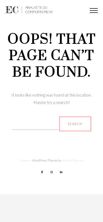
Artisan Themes (72, 160)
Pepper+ (25, 160)
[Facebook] (42, 172)
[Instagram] (51, 172)
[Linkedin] (61, 172)
